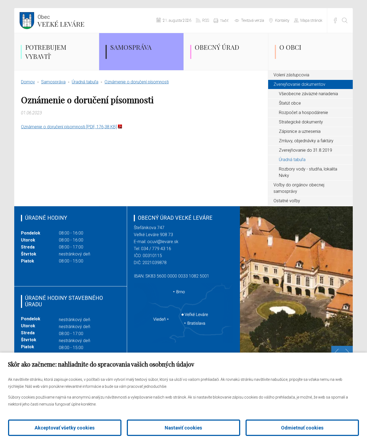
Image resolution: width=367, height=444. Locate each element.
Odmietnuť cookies (302, 428)
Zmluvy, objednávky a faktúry (306, 140)
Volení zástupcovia (291, 74)
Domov (28, 81)
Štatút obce (290, 103)
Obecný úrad (217, 47)
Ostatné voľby (287, 200)
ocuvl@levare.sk (162, 241)
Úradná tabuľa (85, 81)
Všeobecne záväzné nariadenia (308, 93)
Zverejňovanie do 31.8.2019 (305, 150)
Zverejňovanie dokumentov (299, 84)
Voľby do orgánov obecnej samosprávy (299, 188)
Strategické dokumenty (301, 122)
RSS (205, 20)
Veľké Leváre (61, 21)
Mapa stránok (311, 20)
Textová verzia (252, 20)
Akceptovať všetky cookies (65, 428)
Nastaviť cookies (183, 428)
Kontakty (282, 20)
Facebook (335, 20)
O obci (290, 47)
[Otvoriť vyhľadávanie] (344, 20)
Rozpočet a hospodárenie (303, 112)
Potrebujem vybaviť (45, 52)
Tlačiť (224, 21)
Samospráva (131, 47)
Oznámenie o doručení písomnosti (137, 81)
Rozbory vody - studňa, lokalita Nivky (308, 172)
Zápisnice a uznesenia (300, 131)
